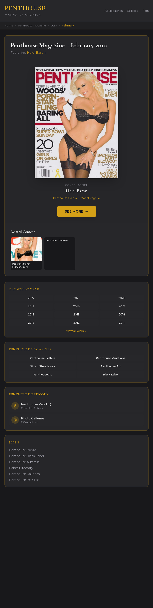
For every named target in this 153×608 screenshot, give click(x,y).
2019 (31, 306)
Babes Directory (21, 468)
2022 (31, 298)
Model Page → (90, 198)
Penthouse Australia (24, 462)
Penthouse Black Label (26, 456)
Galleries (132, 10)
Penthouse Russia (22, 450)
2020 (121, 298)
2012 (76, 322)
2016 (31, 314)
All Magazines (114, 10)
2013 (31, 322)
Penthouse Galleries (24, 474)
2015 (76, 314)
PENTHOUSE (25, 8)
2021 (76, 298)
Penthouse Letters (42, 358)
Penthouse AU (42, 374)
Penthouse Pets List (24, 480)
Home (8, 25)
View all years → (76, 331)
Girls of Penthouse (42, 366)
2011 (122, 322)
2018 (76, 306)
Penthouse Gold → (65, 198)
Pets (145, 10)
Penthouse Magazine (32, 25)
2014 (122, 314)
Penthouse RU (111, 366)
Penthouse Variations (110, 358)
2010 (54, 25)
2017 (122, 306)
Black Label (110, 374)
